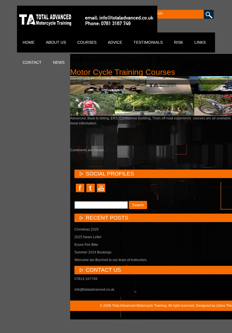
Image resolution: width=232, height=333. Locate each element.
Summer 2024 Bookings (92, 252)
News (59, 62)
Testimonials (148, 42)
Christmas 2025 (86, 229)
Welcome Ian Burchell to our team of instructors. (110, 260)
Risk (178, 42)
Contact (32, 62)
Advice (115, 42)
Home (29, 42)
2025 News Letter (88, 237)
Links (200, 42)
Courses (86, 42)
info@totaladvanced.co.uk (94, 290)
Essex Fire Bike (86, 245)
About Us (56, 42)
